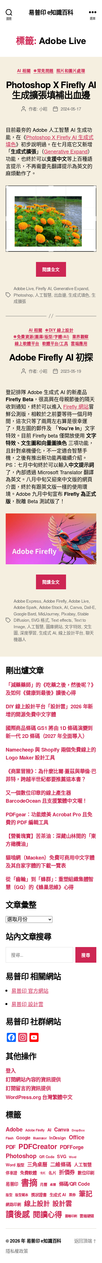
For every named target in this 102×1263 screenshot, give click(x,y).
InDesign (57, 1138)
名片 (52, 1172)
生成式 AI (47, 633)
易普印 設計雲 (27, 1004)
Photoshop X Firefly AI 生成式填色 (50, 140)
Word (72, 1157)
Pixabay (68, 614)
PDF (11, 1147)
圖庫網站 (54, 626)
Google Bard (25, 614)
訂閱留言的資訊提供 (28, 1088)
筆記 (85, 1193)
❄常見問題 (43, 70)
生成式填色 (78, 295)
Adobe (14, 1129)
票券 (72, 1194)
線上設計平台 (70, 633)
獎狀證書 (39, 1194)
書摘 (29, 1182)
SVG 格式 (40, 620)
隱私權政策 (17, 1251)
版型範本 (21, 1195)
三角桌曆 (37, 1164)
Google (23, 1138)
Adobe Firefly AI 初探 (51, 356)
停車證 (11, 1172)
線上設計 (37, 1203)
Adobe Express (27, 601)
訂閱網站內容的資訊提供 (33, 1079)
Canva (76, 607)
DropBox (78, 1130)
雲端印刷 (71, 1216)
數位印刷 (86, 1173)
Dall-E (89, 607)
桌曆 (53, 1184)
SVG (61, 1156)
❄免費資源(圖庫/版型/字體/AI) (41, 336)
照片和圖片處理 (70, 70)
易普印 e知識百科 (51, 12)
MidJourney (48, 614)
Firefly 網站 (76, 406)
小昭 (43, 109)
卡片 (43, 1173)
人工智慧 (43, 295)
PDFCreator (37, 1146)
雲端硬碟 (87, 1215)
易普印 (12, 1184)
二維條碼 (60, 1164)
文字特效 (73, 626)
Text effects (61, 620)
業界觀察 (80, 336)
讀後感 (18, 1214)
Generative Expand (66, 151)
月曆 (43, 1184)
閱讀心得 (47, 1214)
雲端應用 (79, 343)
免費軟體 (28, 1173)
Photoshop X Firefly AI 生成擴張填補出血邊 (51, 89)
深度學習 (28, 633)
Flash (10, 1138)
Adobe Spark (25, 607)
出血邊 (60, 295)
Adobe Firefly (55, 601)
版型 (9, 1195)
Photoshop (23, 295)
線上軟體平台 (27, 343)
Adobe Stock (50, 607)
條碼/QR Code (74, 1183)
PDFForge (72, 1147)
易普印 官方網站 (29, 990)
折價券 (67, 1172)
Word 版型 (15, 1165)
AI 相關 (24, 70)
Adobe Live (23, 288)
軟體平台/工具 (55, 343)
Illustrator (40, 1138)
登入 (11, 1070)
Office (76, 1137)
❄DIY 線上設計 (59, 330)
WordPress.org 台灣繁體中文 (39, 1097)
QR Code (46, 1156)
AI (66, 607)
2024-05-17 (71, 109)
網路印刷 (13, 1204)
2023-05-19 (71, 371)
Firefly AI (43, 288)
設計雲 (62, 1203)
